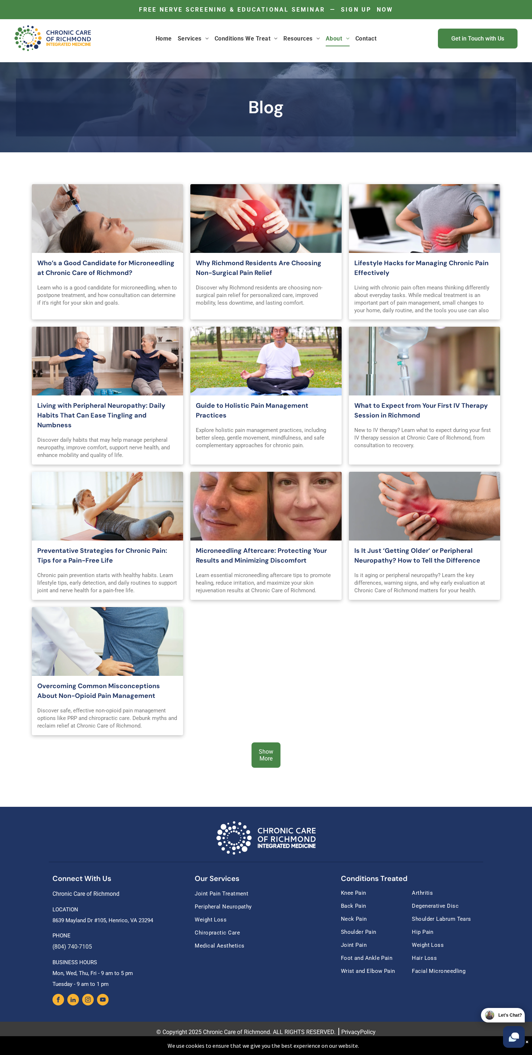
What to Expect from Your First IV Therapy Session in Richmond (421, 410)
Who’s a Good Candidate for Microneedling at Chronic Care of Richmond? (105, 268)
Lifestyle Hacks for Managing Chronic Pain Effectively (421, 268)
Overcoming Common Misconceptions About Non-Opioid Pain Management (98, 691)
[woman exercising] (107, 506)
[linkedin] (73, 1000)
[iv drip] (424, 361)
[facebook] (58, 1000)
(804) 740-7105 (72, 946)
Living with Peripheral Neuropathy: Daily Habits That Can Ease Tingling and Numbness (101, 415)
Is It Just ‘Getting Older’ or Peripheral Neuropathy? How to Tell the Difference (417, 555)
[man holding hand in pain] (424, 506)
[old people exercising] (107, 361)
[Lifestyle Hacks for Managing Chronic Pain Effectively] (424, 218)
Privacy (350, 1032)
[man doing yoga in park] (266, 361)
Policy (368, 1032)
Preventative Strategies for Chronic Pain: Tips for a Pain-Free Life (102, 555)
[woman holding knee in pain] (266, 218)
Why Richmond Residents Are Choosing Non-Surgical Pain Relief (258, 268)
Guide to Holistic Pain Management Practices (252, 410)
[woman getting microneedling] (107, 218)
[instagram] (88, 1000)
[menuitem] (164, 38)
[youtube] (103, 1000)
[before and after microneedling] (266, 506)
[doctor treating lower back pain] (107, 641)
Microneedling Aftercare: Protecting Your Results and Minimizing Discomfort (261, 555)
